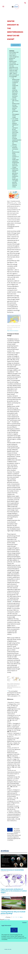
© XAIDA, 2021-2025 (7, 949)
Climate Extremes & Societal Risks (12, 870)
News (8, 919)
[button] (12, 6)
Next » (21, 917)
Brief (5, 919)
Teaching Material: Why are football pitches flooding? (13, 912)
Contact (24, 922)
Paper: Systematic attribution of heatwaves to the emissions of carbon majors (14, 890)
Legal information (6, 925)
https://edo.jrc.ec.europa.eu (12, 330)
